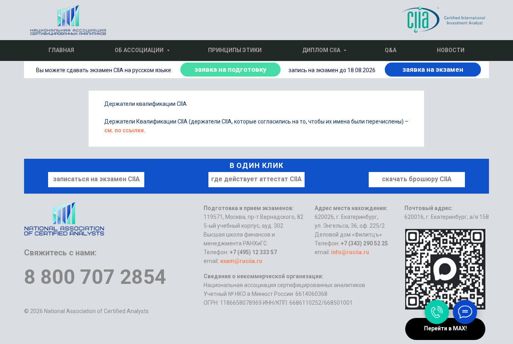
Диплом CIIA (321, 50)
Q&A (390, 50)
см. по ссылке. (124, 130)
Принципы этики (235, 50)
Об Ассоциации (140, 50)
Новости (451, 50)
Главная (61, 50)
